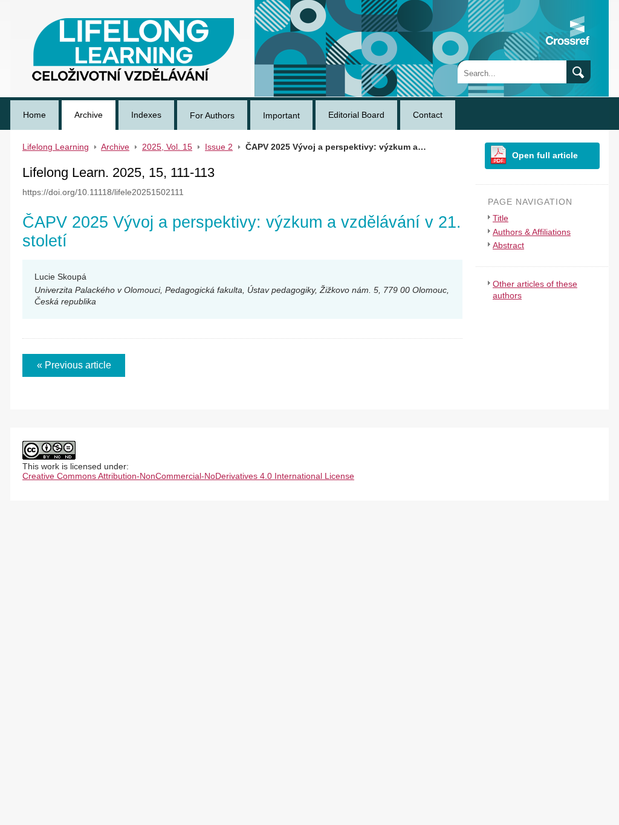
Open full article (545, 155)
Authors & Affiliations (532, 232)
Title (500, 218)
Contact (427, 115)
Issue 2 (219, 147)
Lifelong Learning (43, 5)
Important (281, 115)
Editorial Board (356, 115)
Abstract (508, 245)
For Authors (212, 115)
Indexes (146, 115)
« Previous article (74, 365)
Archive (88, 115)
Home (34, 115)
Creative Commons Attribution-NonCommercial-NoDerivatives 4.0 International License (188, 476)
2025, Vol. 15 (167, 147)
